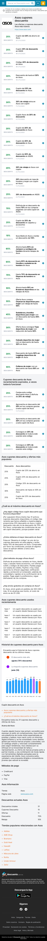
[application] (23, 686)
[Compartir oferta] (38, 3)
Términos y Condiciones (36, 927)
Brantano (7, 839)
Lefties (7, 850)
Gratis (34, 917)
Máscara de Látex (11, 853)
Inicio (13, 917)
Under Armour (10, 861)
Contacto (21, 922)
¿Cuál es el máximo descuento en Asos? (20, 716)
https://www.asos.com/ (23, 29)
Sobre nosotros (11, 922)
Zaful (6, 865)
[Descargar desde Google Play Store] (23, 895)
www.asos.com (27, 794)
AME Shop (8, 835)
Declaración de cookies (19, 927)
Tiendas (27, 917)
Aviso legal (17, 930)
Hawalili (7, 846)
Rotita (6, 857)
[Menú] (3, 3)
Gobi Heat (8, 842)
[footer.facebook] (21, 909)
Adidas (7, 831)
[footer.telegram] (26, 909)
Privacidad (6, 927)
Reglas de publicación (33, 922)
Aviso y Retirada (27, 930)
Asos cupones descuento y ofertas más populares (20, 711)
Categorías (20, 917)
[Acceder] (43, 3)
